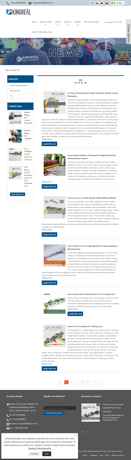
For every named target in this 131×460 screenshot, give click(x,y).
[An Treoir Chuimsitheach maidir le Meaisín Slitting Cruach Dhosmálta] (55, 103)
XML (107, 455)
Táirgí (58, 22)
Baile (34, 22)
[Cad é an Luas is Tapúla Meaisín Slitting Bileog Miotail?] (55, 207)
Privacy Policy (118, 455)
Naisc (85, 455)
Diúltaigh (34, 454)
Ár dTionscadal (92, 22)
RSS (101, 455)
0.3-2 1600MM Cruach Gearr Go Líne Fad (28, 154)
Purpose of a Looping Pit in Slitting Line (85, 326)
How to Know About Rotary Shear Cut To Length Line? (91, 294)
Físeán (77, 22)
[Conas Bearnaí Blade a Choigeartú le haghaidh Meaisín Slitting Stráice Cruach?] (55, 165)
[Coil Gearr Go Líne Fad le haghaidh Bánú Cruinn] (90, 412)
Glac (47, 454)
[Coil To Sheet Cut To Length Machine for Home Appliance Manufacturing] (55, 255)
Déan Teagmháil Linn (42, 32)
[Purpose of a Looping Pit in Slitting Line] (55, 336)
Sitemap (93, 455)
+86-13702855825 (18, 415)
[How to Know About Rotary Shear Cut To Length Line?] (55, 304)
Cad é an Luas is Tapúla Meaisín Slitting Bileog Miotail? (92, 198)
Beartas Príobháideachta (39, 448)
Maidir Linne (46, 22)
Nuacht (67, 22)
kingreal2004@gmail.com (43, 3)
